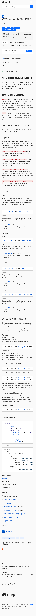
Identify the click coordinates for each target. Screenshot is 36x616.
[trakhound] (3, 531)
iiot (13, 538)
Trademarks (6, 609)
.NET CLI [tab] (5, 42)
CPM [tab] (28, 42)
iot (18, 538)
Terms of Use (23, 604)
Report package (9, 521)
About (16, 604)
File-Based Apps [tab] (27, 45)
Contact (5, 564)
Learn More (8, 225)
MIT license (7, 503)
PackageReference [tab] (19, 42)
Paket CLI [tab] (5, 45)
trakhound (9, 532)
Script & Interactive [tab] (15, 45)
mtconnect (6, 538)
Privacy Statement (22, 606)
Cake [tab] (4, 48)
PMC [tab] (11, 42)
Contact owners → (7, 528)
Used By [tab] (19, 62)
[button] (29, 51)
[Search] (31, 6)
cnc (22, 538)
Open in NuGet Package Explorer (14, 514)
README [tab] (6, 58)
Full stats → (5, 478)
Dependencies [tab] (8, 62)
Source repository (10, 500)
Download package (10, 507)
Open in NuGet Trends (11, 517)
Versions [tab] (6, 66)
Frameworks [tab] (17, 58)
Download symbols (10, 510)
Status (4, 572)
